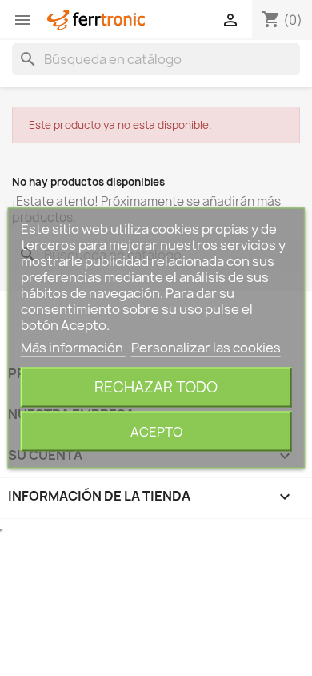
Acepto (156, 432)
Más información (73, 347)
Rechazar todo (156, 387)
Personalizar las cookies (206, 347)
